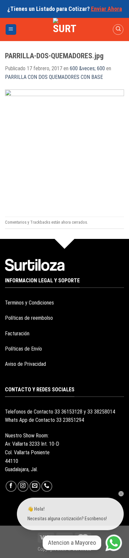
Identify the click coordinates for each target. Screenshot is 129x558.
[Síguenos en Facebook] (11, 486)
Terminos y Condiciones (29, 303)
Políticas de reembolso (29, 318)
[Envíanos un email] (34, 486)
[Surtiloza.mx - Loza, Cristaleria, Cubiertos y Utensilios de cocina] (65, 29)
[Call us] (46, 486)
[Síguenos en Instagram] (23, 486)
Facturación (17, 333)
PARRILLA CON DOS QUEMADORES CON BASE (54, 77)
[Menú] (11, 29)
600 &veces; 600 (87, 68)
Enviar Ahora (106, 8)
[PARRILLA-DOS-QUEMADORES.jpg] (64, 148)
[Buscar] (118, 29)
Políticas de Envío (23, 349)
